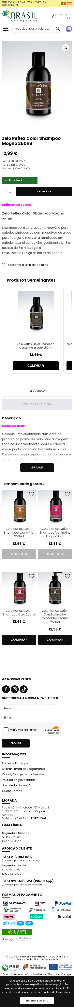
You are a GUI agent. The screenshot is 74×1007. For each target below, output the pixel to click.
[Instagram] (15, 689)
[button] (65, 47)
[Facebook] (6, 689)
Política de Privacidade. (57, 992)
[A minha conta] (54, 16)
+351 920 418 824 (28, 881)
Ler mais (37, 467)
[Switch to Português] (63, 3)
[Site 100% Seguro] (17, 935)
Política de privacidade (19, 780)
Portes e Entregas (15, 763)
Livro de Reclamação (17, 785)
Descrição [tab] (37, 390)
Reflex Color (20, 168)
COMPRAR (35, 365)
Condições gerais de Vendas (23, 774)
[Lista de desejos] (61, 16)
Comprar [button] (19, 639)
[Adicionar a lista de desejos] (31, 495)
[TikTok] (24, 689)
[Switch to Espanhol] (69, 3)
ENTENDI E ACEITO (37, 1000)
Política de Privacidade (44, 959)
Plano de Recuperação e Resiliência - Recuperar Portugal (37, 974)
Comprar (44, 191)
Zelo (29, 168)
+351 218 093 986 (17, 857)
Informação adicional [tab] (37, 404)
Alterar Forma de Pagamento (23, 769)
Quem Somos (12, 791)
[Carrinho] (68, 16)
